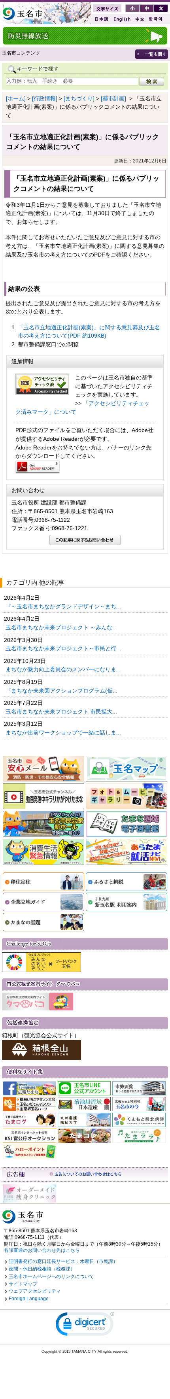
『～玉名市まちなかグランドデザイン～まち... (64, 606)
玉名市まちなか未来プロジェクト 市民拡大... (62, 711)
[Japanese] (101, 19)
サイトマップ (23, 1284)
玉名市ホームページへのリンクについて (51, 1276)
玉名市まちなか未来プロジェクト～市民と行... (64, 648)
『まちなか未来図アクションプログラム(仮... (62, 690)
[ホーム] (16, 98)
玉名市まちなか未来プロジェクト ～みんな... (62, 627)
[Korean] (155, 19)
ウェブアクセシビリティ (35, 1291)
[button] (85, 1326)
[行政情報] (44, 98)
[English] (121, 19)
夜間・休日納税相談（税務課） (42, 1269)
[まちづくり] (79, 98)
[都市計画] (113, 98)
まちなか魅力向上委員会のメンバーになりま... (64, 669)
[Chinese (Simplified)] (139, 19)
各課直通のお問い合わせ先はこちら (42, 1250)
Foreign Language (29, 1298)
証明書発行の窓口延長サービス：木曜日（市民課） (63, 1261)
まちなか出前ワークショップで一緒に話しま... (64, 732)
